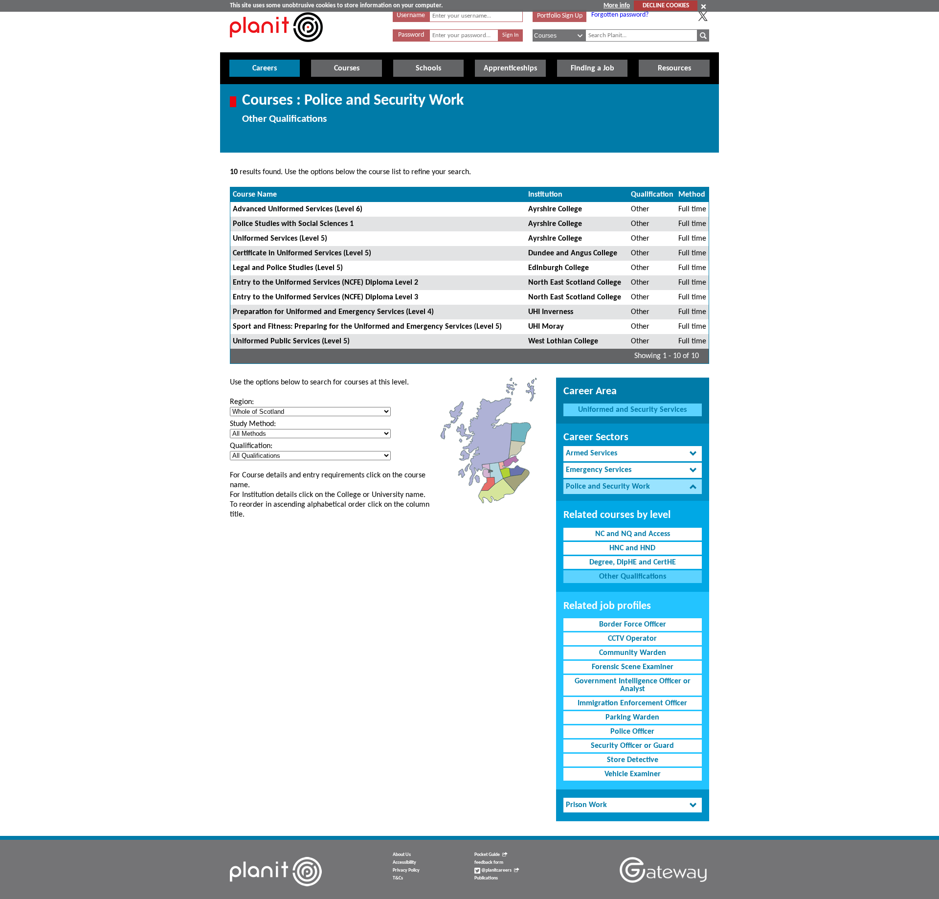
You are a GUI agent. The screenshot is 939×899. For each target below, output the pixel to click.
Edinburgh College (558, 268)
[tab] (632, 453)
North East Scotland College (574, 283)
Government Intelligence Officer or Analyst (633, 685)
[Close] (703, 6)
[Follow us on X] (702, 16)
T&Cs (398, 878)
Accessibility (404, 862)
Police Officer (632, 732)
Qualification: (251, 446)
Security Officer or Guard (632, 746)
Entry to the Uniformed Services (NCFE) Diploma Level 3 (325, 297)
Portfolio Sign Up (559, 16)
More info (617, 5)
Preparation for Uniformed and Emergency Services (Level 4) (333, 312)
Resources (674, 68)
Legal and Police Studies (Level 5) (288, 268)
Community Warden (632, 653)
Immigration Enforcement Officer (632, 703)
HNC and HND (632, 548)
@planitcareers (496, 870)
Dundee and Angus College (572, 253)
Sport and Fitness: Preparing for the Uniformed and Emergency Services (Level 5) (367, 327)
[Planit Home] (276, 47)
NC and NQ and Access (632, 534)
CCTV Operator (632, 639)
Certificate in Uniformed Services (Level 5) (302, 253)
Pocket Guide (487, 855)
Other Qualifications (632, 577)
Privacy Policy (406, 870)
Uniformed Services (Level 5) (280, 239)
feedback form (488, 862)
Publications (486, 878)
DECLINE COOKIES (666, 5)
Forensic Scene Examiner (632, 667)
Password (411, 35)
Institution (545, 195)
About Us (402, 855)
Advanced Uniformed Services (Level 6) (297, 209)
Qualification (652, 195)
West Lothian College (563, 341)
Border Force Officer (632, 625)
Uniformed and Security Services (632, 410)
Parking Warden (632, 717)
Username (411, 15)
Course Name (255, 195)
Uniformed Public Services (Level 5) (291, 341)
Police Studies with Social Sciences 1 (293, 224)
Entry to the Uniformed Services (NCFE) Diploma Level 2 (325, 283)
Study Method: (253, 424)
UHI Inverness (550, 312)
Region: (242, 402)
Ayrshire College (555, 209)
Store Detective (632, 760)
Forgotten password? (619, 15)
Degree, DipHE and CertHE (632, 562)
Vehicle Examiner (632, 774)
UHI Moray (546, 327)
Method (691, 195)
